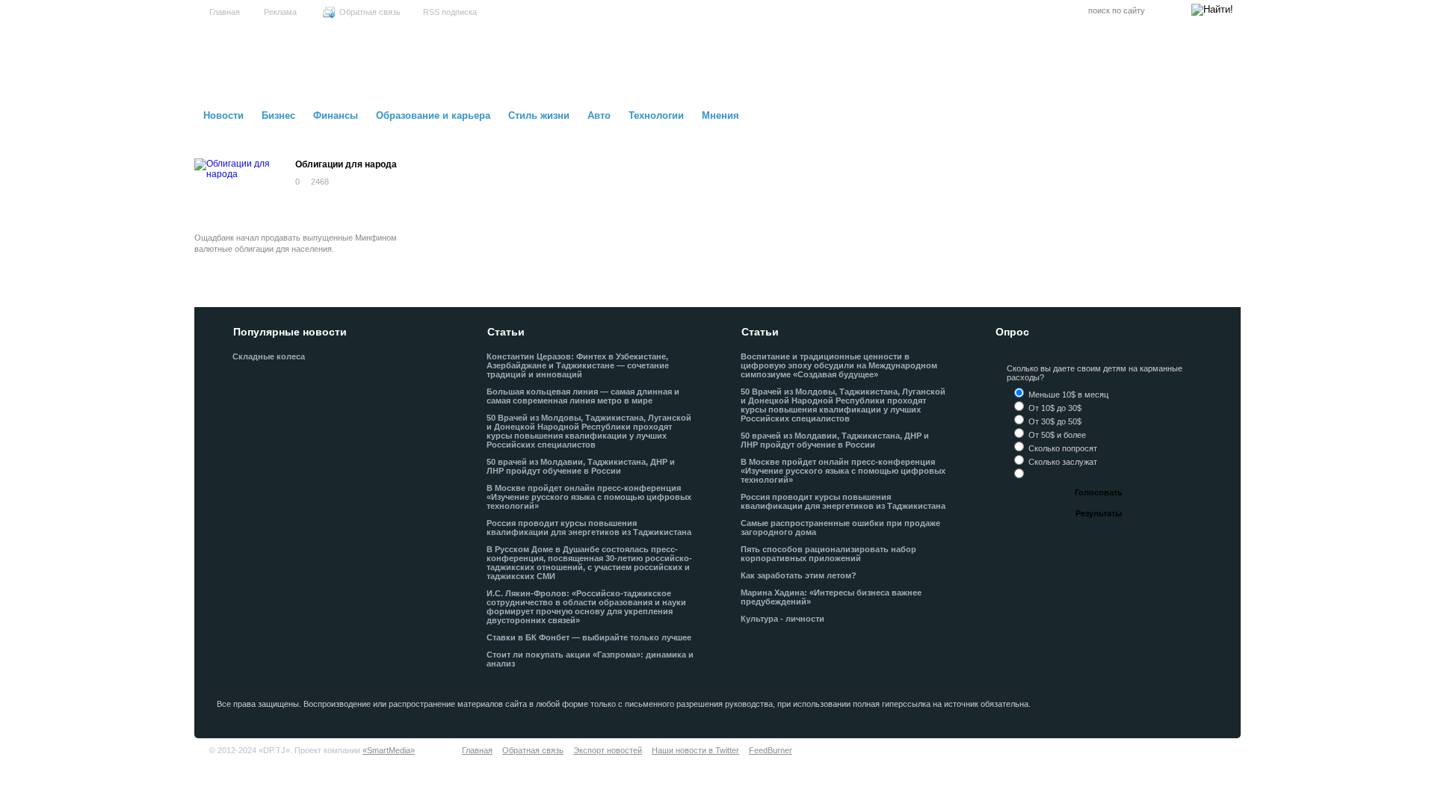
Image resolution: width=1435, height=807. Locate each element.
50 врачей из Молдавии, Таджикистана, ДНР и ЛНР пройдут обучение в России (581, 466)
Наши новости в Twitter (695, 750)
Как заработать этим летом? (799, 575)
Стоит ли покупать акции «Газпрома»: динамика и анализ (590, 659)
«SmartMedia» (388, 750)
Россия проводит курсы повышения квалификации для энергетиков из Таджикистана (589, 528)
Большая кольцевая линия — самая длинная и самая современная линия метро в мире (583, 396)
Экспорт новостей (607, 750)
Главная (224, 11)
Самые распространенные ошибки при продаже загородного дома (840, 528)
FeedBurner (770, 750)
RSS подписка (450, 11)
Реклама (280, 11)
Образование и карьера (433, 115)
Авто (599, 115)
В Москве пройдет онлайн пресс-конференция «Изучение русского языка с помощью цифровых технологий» (589, 496)
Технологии (656, 115)
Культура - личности (782, 618)
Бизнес (278, 115)
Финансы (335, 115)
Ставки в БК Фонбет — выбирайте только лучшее (589, 637)
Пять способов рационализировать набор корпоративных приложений (828, 554)
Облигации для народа (346, 164)
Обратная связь (370, 11)
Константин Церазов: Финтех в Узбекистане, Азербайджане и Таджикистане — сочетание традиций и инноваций (578, 365)
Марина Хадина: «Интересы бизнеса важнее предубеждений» (831, 597)
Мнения (720, 115)
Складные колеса (268, 356)
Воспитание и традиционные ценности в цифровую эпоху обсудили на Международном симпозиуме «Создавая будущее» (839, 365)
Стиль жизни (539, 115)
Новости (223, 115)
